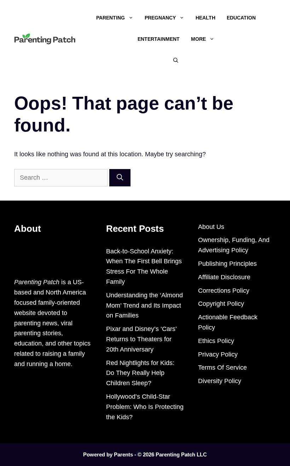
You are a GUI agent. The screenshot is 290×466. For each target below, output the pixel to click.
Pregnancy (160, 18)
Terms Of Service (222, 367)
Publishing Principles (227, 263)
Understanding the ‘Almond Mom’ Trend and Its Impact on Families (144, 305)
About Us (211, 226)
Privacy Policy (218, 354)
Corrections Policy (223, 290)
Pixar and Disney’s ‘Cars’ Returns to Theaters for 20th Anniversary (141, 339)
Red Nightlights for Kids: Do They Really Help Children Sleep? (140, 373)
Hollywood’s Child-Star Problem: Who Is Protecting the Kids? (145, 407)
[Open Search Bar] (176, 60)
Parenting (110, 18)
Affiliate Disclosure (224, 277)
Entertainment (159, 39)
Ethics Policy (216, 340)
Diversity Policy (219, 380)
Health (205, 18)
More (198, 39)
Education (241, 18)
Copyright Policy (221, 303)
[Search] (119, 177)
